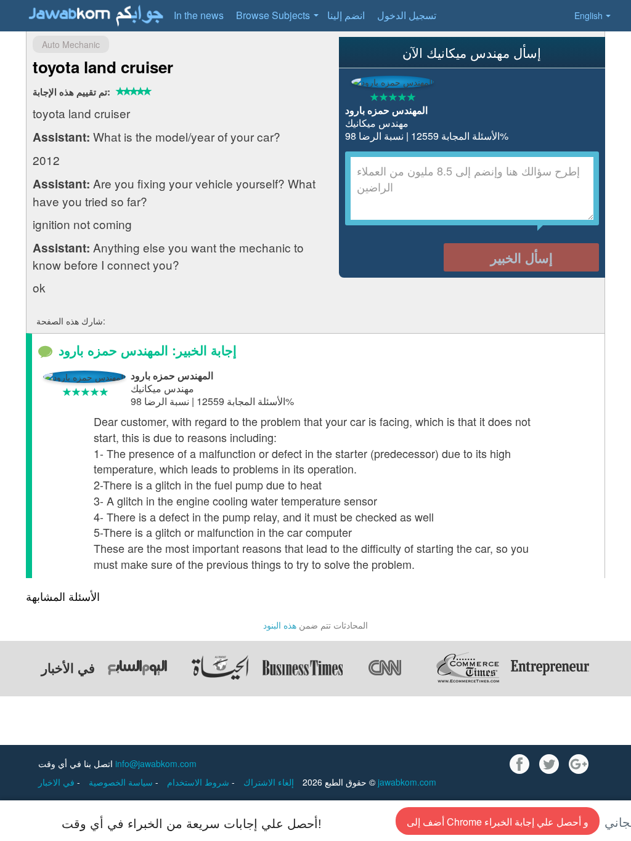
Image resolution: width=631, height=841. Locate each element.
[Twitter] (549, 764)
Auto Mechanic (71, 44)
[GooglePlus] (578, 764)
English (588, 15)
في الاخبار (57, 782)
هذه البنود (279, 625)
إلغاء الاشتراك (268, 782)
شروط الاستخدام (199, 782)
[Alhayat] (220, 667)
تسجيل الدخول (406, 15)
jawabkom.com (407, 782)
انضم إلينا (346, 15)
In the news (199, 15)
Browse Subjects (273, 15)
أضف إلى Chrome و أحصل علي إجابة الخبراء (497, 822)
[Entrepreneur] (550, 667)
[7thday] (137, 667)
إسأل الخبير (522, 257)
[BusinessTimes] (303, 667)
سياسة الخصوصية (122, 782)
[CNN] (385, 667)
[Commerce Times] (468, 667)
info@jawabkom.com (156, 763)
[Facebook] (519, 764)
